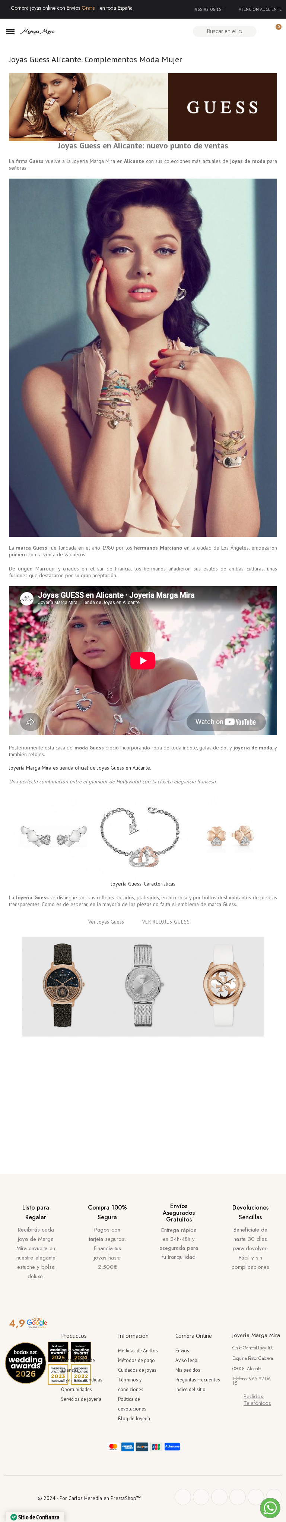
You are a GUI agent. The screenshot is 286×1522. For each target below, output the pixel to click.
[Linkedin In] (274, 1497)
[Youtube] (256, 1497)
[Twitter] (201, 1497)
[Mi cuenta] (262, 31)
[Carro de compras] (275, 31)
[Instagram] (237, 1497)
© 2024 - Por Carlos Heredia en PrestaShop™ (89, 1498)
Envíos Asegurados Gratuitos (179, 1212)
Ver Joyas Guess (106, 921)
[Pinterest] (219, 1497)
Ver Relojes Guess (166, 922)
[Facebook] (183, 1497)
